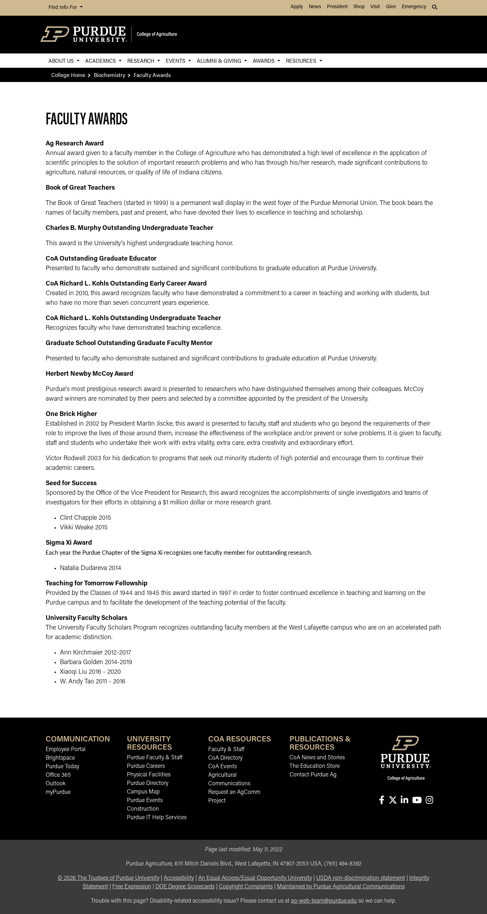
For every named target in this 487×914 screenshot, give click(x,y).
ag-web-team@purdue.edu (324, 901)
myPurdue (58, 792)
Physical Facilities (148, 775)
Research (141, 60)
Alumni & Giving (220, 60)
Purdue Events (145, 800)
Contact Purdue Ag (313, 775)
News (315, 7)
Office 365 (58, 775)
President (337, 7)
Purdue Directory (147, 783)
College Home (68, 75)
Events (176, 60)
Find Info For (63, 7)
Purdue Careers (146, 766)
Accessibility (179, 878)
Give (391, 7)
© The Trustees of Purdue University (108, 878)
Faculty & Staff (226, 750)
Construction (143, 809)
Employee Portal (66, 750)
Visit (375, 7)
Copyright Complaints (246, 887)
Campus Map (143, 792)
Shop (359, 7)
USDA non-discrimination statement (360, 878)
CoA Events (222, 767)
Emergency (414, 7)
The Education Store (314, 766)
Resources (302, 60)
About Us (61, 60)
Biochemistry (109, 75)
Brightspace (60, 758)
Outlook (56, 784)
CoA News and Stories (317, 758)
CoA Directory (225, 758)
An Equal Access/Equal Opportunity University (255, 878)
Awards (264, 60)
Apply (297, 7)
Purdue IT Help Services (156, 818)
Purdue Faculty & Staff (154, 758)
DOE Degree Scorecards (185, 887)
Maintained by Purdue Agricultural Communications (341, 887)
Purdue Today (62, 767)
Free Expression (131, 887)
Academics (101, 60)
